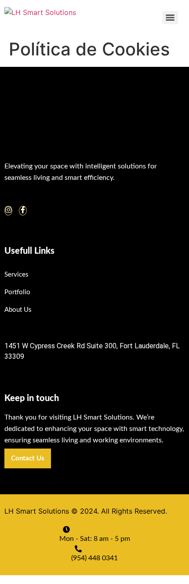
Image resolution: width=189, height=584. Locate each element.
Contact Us (27, 458)
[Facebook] (23, 210)
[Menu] (170, 17)
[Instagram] (8, 210)
